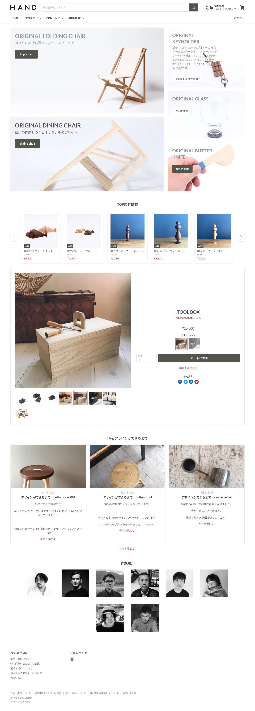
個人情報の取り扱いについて (26, 673)
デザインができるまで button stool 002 (48, 497)
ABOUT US (75, 18)
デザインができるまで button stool (127, 497)
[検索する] (193, 7)
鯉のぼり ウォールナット (38, 251)
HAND (27, 254)
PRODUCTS (31, 18)
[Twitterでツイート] (186, 382)
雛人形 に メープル (210, 251)
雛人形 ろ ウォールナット (127, 251)
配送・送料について (21, 668)
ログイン (239, 18)
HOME (14, 18)
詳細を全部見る (188, 367)
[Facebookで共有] (180, 382)
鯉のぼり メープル (79, 251)
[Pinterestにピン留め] (196, 382)
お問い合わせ (17, 677)
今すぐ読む (47, 538)
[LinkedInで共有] (191, 382)
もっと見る (126, 548)
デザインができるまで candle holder (207, 497)
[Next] (241, 237)
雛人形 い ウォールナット (171, 251)
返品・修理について (21, 658)
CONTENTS (53, 18)
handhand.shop (184, 317)
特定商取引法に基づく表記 (25, 663)
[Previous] (14, 237)
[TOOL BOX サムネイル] (21, 398)
